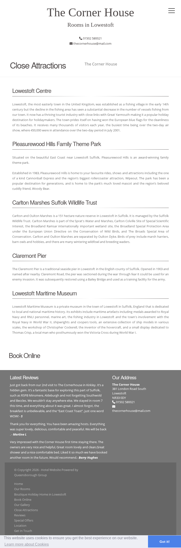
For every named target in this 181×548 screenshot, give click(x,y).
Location (20, 525)
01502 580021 (125, 402)
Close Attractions (26, 510)
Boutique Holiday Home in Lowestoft (40, 494)
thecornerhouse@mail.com (131, 411)
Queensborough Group (30, 475)
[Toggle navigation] (171, 11)
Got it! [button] (165, 542)
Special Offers (23, 520)
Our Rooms (22, 489)
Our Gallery (22, 505)
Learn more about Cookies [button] (26, 544)
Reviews (19, 515)
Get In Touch (23, 531)
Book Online (22, 499)
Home (18, 484)
